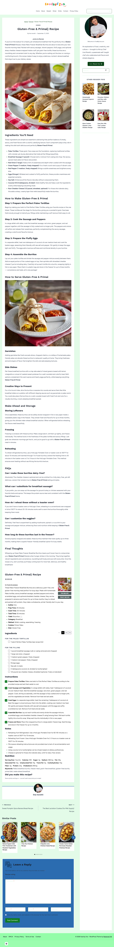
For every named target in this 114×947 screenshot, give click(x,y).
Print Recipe (64, 597)
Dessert (49, 11)
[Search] (105, 70)
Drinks (60, 11)
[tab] (34, 854)
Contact (65, 11)
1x (63, 633)
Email (31, 909)
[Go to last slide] (3, 837)
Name (8, 909)
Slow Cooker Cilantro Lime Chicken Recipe (87, 125)
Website (54, 909)
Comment (10, 881)
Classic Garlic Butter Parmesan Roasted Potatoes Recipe (66, 846)
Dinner (54, 11)
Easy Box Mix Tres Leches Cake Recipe (102, 125)
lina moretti (32, 33)
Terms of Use (30, 936)
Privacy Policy (74, 11)
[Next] (74, 837)
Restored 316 (107, 936)
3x (70, 633)
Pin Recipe (64, 593)
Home (38, 11)
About (43, 11)
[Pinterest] (6, 943)
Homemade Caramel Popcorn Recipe (88, 99)
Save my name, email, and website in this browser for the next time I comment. (32, 915)
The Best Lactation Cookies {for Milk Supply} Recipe (58, 808)
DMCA (11, 936)
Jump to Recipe (38, 39)
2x (66, 633)
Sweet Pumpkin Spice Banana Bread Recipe (17, 806)
